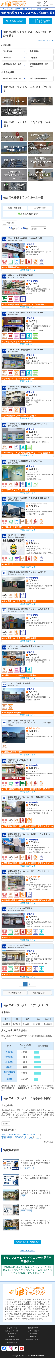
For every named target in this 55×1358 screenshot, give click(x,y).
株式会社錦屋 (6, 1137)
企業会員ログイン (33, 1339)
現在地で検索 (40, 208)
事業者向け (12, 1334)
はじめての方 (12, 1328)
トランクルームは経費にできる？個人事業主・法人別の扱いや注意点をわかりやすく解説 (35, 1162)
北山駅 (9, 1067)
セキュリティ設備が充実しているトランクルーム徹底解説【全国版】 (35, 1176)
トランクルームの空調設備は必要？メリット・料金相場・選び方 (35, 1206)
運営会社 (12, 1337)
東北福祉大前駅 (9, 1073)
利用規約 (33, 1337)
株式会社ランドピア (31, 1134)
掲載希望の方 (33, 1328)
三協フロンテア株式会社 (11, 1134)
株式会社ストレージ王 (24, 1137)
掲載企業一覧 (12, 1342)
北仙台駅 (9, 1062)
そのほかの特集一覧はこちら (27, 1242)
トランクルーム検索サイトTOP (10, 9)
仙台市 (6, 1123)
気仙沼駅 (9, 1052)
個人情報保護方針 (12, 1339)
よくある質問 (33, 1331)
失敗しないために (12, 1331)
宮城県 (39, 9)
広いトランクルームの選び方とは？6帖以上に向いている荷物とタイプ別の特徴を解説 (35, 1222)
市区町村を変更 (14, 993)
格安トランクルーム (29, 9)
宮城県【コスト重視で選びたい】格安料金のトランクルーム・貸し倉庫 (35, 1192)
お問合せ (33, 1334)
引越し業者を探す (27, 1250)
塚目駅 (9, 1079)
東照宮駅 (9, 1057)
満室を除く (11, 223)
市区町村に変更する (46, 40)
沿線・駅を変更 (14, 208)
